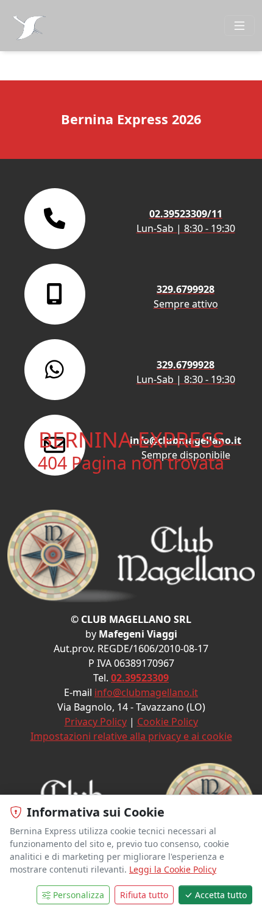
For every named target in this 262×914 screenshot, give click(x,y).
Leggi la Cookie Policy (172, 869)
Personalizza (78, 895)
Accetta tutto (221, 895)
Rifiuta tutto (144, 895)
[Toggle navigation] (239, 25)
